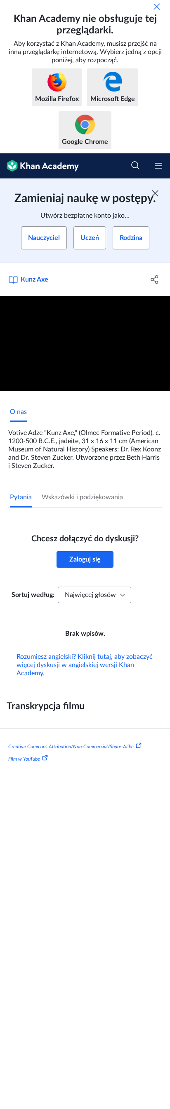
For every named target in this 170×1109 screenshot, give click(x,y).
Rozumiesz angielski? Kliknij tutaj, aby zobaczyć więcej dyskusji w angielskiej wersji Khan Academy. (85, 665)
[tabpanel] (85, 446)
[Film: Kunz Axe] (85, 344)
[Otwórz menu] (158, 166)
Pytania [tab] (21, 497)
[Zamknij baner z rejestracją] (155, 193)
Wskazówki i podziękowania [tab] (82, 497)
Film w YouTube (24, 759)
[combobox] (94, 595)
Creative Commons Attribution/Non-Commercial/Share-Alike (71, 746)
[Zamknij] (156, 6)
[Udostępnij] (154, 279)
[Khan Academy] (39, 166)
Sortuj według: (33, 595)
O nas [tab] (18, 412)
